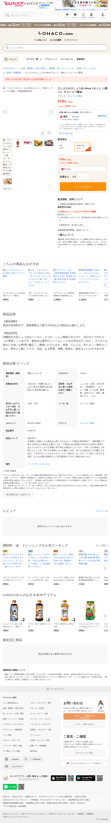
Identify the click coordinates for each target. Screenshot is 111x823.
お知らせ (6, 797)
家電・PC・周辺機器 (38, 746)
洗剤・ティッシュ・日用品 (13, 719)
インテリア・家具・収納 (12, 746)
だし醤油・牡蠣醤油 (12, 73)
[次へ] (51, 112)
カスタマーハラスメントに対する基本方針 (55, 797)
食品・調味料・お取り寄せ (33, 68)
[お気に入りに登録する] (49, 133)
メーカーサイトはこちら (38, 464)
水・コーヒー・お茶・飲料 (13, 713)
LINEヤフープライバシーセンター (62, 814)
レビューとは (102, 511)
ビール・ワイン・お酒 (39, 713)
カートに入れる (83, 186)
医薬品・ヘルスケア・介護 (40, 729)
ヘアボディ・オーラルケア (13, 724)
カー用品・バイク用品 (11, 751)
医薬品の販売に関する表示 (57, 803)
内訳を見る (102, 116)
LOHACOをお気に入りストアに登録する (86, 763)
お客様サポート (31, 797)
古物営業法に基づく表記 (35, 803)
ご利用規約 (34, 800)
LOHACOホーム (10, 68)
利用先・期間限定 (73, 119)
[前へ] (4, 112)
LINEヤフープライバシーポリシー (33, 814)
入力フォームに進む (84, 753)
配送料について (65, 215)
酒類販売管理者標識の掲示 (13, 803)
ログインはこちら (66, 133)
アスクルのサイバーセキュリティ (53, 800)
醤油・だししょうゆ (86, 68)
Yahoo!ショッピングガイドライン (16, 817)
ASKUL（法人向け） (78, 803)
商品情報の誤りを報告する (18, 495)
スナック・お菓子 (37, 708)
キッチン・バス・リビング (40, 719)
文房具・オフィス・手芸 (39, 740)
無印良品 (33, 751)
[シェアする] (42, 133)
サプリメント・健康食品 (12, 729)
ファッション (35, 735)
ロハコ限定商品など (10, 703)
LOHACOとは (17, 797)
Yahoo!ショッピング (10, 814)
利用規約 (80, 814)
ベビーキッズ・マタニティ (40, 724)
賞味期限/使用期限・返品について (73, 230)
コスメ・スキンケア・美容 (40, 703)
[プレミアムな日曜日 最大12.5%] (55, 25)
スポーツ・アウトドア (11, 740)
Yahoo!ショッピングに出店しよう (85, 9)
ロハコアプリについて (28, 779)
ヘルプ (105, 9)
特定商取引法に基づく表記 (78, 800)
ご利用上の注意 (80, 797)
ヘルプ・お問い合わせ (84, 724)
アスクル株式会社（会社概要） (15, 806)
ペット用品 (7, 735)
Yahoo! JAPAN (62, 9)
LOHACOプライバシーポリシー (15, 800)
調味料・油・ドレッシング (61, 68)
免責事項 (89, 814)
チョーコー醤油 (75, 96)
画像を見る (7, 189)
